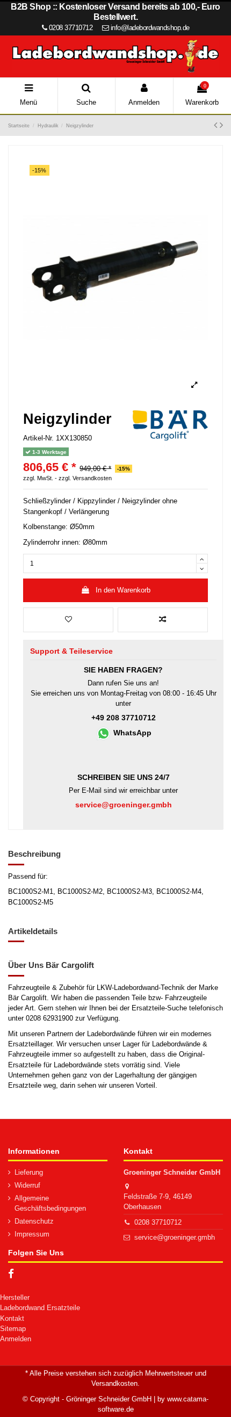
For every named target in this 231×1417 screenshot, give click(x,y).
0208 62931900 (49, 1018)
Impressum (32, 1234)
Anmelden (15, 1339)
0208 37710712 (158, 1222)
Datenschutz (34, 1221)
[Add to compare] (163, 620)
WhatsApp (131, 733)
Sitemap (13, 1329)
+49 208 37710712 (123, 718)
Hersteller (15, 1297)
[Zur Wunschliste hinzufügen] (68, 620)
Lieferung (29, 1172)
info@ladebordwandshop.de (150, 28)
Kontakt (12, 1318)
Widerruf (27, 1185)
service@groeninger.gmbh (174, 1237)
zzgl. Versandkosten (85, 478)
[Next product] (221, 125)
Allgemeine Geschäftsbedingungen (50, 1203)
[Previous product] (217, 125)
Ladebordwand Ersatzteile (40, 1308)
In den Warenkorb (123, 590)
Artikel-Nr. (38, 438)
